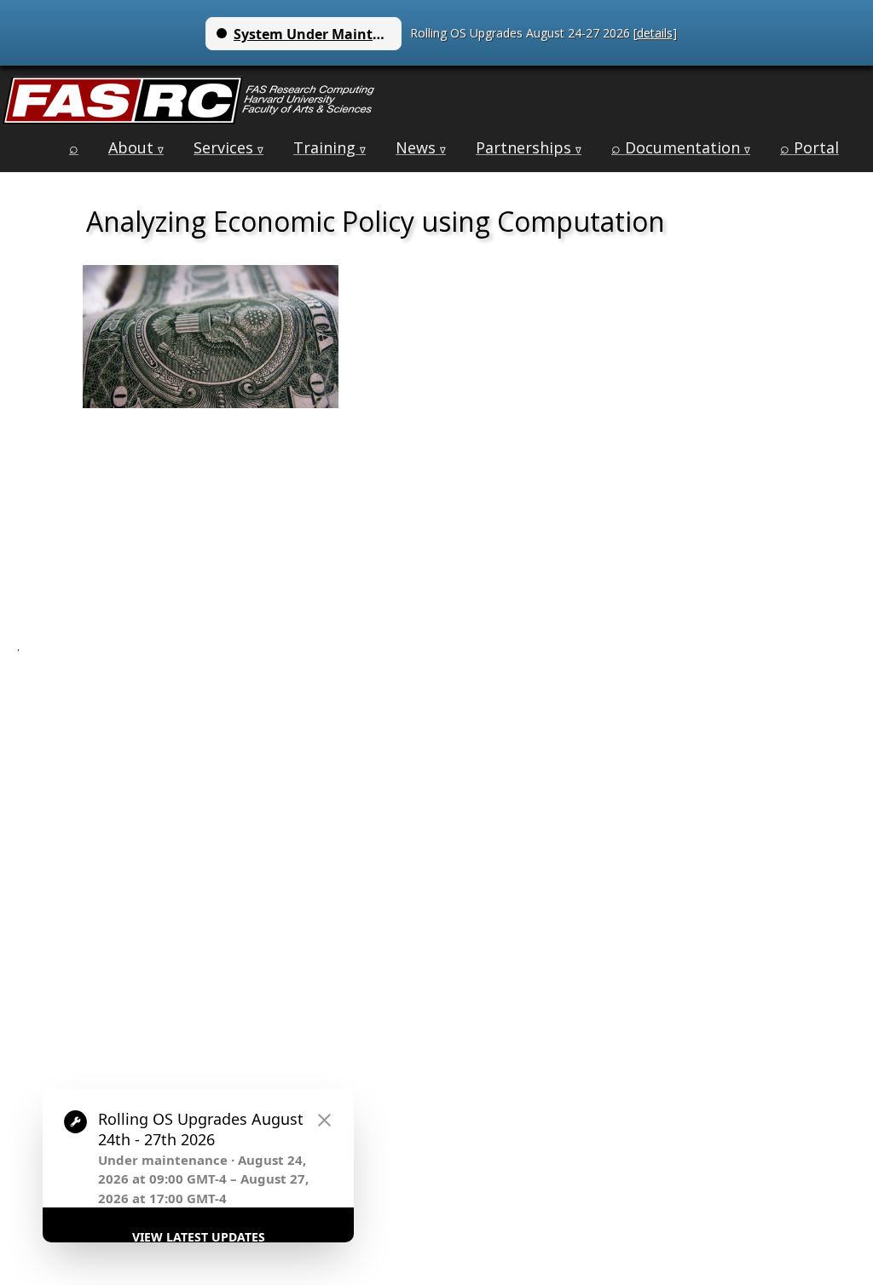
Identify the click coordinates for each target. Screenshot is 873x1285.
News (421, 147)
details (655, 33)
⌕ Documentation (680, 147)
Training (329, 147)
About (136, 147)
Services (228, 147)
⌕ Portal (809, 147)
